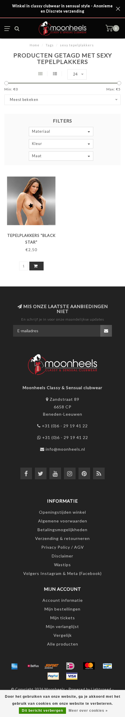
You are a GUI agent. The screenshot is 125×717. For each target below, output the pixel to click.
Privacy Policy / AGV (62, 547)
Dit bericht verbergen (42, 711)
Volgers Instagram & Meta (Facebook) (62, 573)
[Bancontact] (107, 666)
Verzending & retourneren (62, 538)
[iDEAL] (70, 666)
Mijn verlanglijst (62, 626)
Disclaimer (62, 555)
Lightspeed (101, 689)
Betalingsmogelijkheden (63, 529)
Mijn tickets (62, 617)
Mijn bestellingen (62, 608)
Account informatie (62, 600)
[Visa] (72, 676)
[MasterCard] (89, 666)
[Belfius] (33, 666)
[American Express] (14, 666)
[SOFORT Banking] (51, 666)
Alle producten (62, 643)
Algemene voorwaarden (62, 520)
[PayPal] (53, 676)
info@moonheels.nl (65, 449)
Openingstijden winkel (62, 512)
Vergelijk (62, 635)
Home (35, 45)
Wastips (62, 564)
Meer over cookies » (88, 711)
